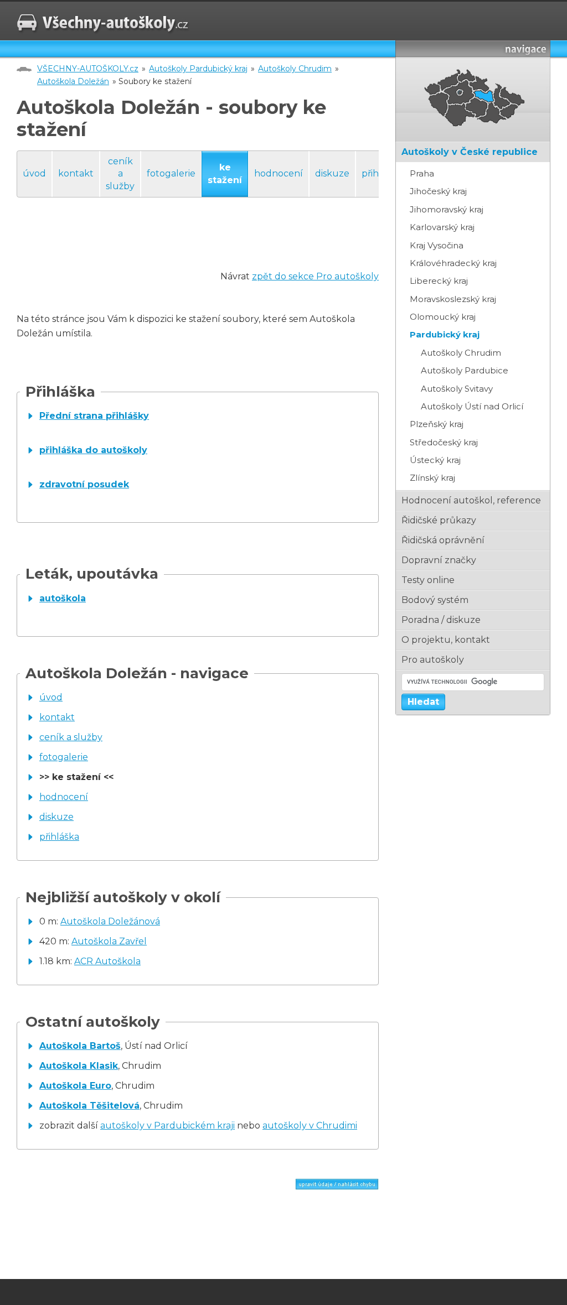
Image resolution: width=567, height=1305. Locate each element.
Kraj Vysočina (436, 245)
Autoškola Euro (75, 1085)
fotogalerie (171, 173)
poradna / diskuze (441, 620)
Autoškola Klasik (78, 1065)
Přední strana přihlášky (94, 415)
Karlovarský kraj (442, 227)
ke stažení (225, 173)
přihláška (59, 836)
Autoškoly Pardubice (464, 370)
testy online (428, 580)
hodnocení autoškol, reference (471, 500)
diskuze (332, 173)
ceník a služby (120, 173)
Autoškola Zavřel (109, 941)
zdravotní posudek (84, 484)
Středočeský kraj (444, 442)
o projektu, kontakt (445, 640)
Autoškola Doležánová (110, 921)
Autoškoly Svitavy (457, 388)
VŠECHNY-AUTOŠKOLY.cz (87, 69)
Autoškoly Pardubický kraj (198, 69)
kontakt (76, 173)
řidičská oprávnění (442, 540)
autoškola (62, 598)
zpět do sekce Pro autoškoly (315, 276)
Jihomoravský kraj (446, 209)
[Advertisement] (218, 244)
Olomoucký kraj (443, 316)
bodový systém (434, 600)
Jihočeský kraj (438, 191)
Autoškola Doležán (73, 81)
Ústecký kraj (435, 460)
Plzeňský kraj (436, 424)
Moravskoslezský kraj (453, 299)
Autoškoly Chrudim (295, 69)
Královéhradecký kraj (453, 263)
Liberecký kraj (439, 280)
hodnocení (278, 173)
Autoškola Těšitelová (89, 1105)
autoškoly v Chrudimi (309, 1125)
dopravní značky (438, 560)
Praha (422, 173)
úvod (34, 173)
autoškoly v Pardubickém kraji (167, 1125)
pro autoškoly (432, 659)
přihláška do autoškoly (93, 450)
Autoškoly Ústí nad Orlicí (472, 406)
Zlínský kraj (432, 477)
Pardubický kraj (445, 334)
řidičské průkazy (438, 520)
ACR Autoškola (107, 961)
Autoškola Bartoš (80, 1046)
